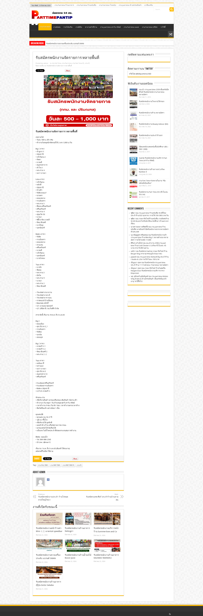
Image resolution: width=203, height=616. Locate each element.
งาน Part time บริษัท (149, 27)
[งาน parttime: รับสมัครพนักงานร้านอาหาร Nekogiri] (78, 519)
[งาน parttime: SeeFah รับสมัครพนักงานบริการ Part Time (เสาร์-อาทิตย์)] (133, 161)
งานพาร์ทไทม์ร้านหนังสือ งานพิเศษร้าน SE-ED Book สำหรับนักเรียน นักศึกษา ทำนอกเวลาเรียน (150, 221)
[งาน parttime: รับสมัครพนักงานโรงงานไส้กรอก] (133, 104)
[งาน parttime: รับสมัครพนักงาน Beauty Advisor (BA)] (133, 127)
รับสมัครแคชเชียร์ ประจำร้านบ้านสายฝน (102, 497)
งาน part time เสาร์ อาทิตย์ (110, 27)
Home (34, 27)
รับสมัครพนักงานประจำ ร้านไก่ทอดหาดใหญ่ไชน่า (53, 497)
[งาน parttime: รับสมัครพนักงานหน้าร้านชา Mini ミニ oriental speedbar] (49, 519)
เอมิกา (133, 251)
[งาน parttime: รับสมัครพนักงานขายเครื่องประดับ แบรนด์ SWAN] (49, 546)
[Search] (172, 9)
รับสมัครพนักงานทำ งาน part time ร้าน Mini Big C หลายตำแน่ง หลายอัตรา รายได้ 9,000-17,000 (149, 237)
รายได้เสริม (68, 27)
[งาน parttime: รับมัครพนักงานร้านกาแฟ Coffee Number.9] (133, 172)
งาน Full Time (56, 63)
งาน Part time (45, 27)
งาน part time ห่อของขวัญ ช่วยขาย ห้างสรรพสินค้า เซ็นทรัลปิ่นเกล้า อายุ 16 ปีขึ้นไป (149, 278)
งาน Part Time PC (78, 63)
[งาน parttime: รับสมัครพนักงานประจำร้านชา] (133, 138)
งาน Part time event (131, 27)
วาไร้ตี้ (162, 27)
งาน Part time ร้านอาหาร (64, 5)
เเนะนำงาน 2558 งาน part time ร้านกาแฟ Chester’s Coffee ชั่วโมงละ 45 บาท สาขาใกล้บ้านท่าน (148, 245)
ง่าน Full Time (43, 465)
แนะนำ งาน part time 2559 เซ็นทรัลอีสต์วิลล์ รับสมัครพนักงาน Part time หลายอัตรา (154, 92)
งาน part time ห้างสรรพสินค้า (130, 5)
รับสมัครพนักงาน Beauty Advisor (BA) (153, 124)
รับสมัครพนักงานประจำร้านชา (151, 135)
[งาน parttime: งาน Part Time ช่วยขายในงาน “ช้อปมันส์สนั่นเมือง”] (133, 183)
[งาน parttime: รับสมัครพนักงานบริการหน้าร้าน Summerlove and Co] (107, 519)
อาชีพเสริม (148, 5)
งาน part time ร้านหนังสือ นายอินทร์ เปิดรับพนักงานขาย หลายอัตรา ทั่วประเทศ (150, 229)
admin (46, 63)
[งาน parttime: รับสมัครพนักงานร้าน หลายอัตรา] (133, 115)
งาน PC (87, 63)
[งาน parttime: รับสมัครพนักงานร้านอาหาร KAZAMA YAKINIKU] (107, 546)
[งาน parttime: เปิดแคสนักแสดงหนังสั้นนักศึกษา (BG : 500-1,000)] (133, 149)
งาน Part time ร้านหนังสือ (86, 5)
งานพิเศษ (56, 27)
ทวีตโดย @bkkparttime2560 (140, 74)
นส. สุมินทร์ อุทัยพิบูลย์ (139, 276)
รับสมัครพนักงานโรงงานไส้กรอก (151, 101)
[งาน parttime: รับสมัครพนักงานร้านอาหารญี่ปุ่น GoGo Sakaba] (49, 572)
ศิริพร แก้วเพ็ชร (137, 243)
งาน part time (55, 465)
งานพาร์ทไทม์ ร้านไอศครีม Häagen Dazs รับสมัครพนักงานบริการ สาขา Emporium (148, 270)
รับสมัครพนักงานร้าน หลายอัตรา (151, 113)
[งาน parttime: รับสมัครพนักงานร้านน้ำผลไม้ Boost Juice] (78, 546)
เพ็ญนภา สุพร (136, 262)
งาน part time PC (68, 465)
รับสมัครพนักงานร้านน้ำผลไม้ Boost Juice (62, 44)
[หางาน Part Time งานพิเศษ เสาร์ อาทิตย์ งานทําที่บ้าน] (52, 17)
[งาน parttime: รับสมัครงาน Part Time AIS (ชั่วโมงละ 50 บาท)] (133, 195)
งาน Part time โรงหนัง (107, 5)
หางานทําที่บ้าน (91, 27)
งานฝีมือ (79, 27)
